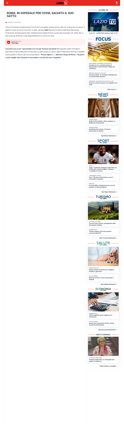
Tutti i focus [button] (111, 89)
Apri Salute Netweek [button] (108, 284)
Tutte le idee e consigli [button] (107, 366)
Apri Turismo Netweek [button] (107, 238)
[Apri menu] (7, 3)
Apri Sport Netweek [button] (108, 192)
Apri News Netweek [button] (108, 136)
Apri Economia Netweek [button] (106, 330)
